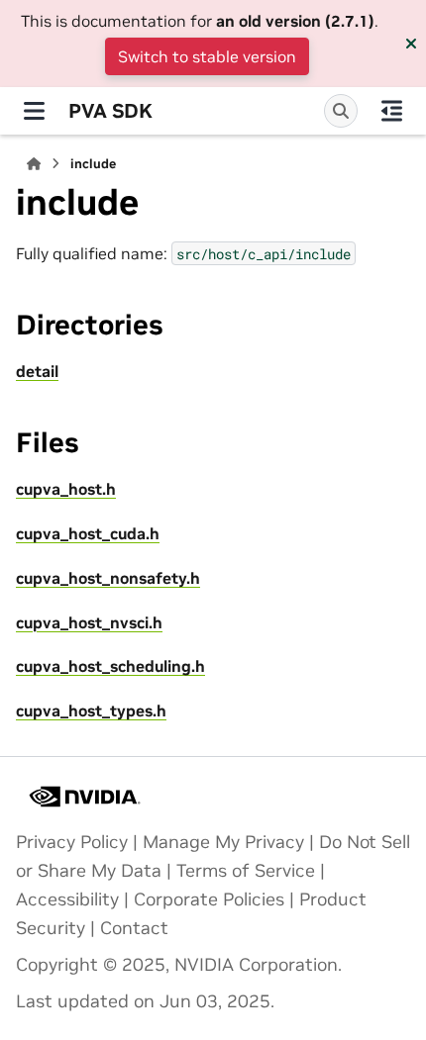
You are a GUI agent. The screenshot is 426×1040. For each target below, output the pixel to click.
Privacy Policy (72, 842)
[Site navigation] (34, 111)
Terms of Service (245, 871)
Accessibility (67, 899)
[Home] (34, 163)
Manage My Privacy (223, 842)
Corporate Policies (209, 899)
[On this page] (391, 111)
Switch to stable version (207, 56)
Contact (134, 928)
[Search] (341, 111)
